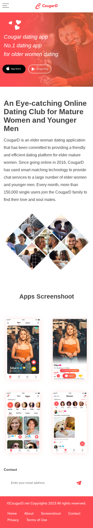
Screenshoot (51, 513)
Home (12, 513)
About (28, 513)
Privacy (13, 520)
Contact (74, 513)
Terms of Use (36, 520)
